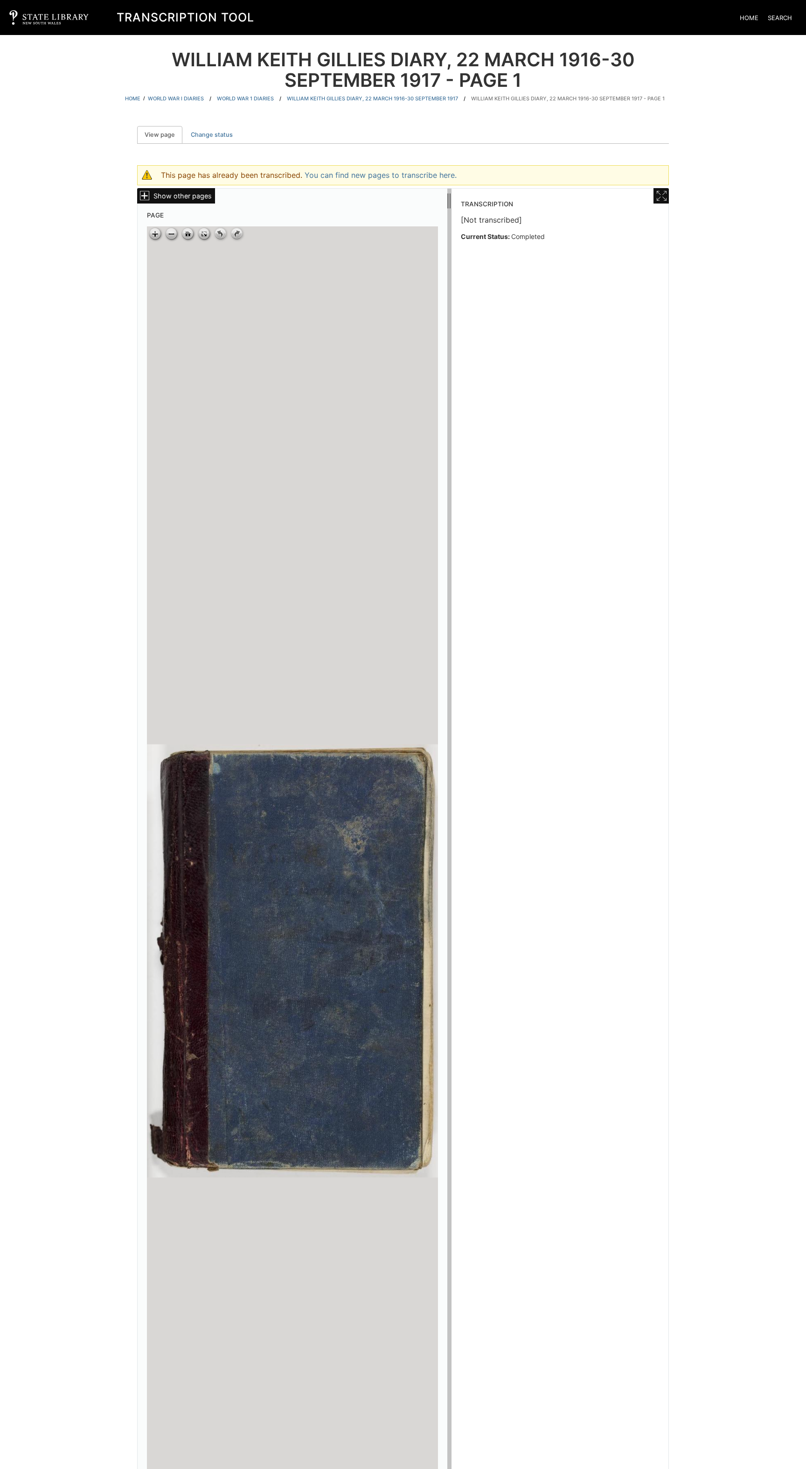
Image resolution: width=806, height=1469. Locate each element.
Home (749, 17)
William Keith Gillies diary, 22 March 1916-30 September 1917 (372, 98)
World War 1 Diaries (245, 98)
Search (780, 17)
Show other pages (182, 196)
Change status (212, 134)
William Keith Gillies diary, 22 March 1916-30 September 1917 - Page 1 (568, 98)
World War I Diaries (176, 98)
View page (163, 134)
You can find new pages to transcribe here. (381, 175)
